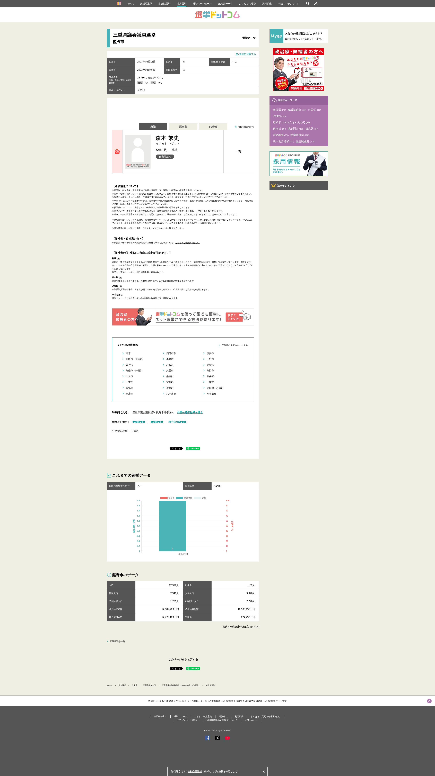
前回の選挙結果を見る (190, 412)
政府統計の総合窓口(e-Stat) (244, 626)
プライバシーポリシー (188, 720)
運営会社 (223, 716)
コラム (130, 3)
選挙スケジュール (202, 3)
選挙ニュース (180, 716)
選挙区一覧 (249, 38)
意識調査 (267, 3)
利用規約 (239, 716)
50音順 (213, 126)
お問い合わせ (251, 720)
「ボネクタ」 (204, 220)
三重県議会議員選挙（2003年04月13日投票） (181, 685)
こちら (160, 228)
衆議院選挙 (146, 3)
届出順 (183, 126)
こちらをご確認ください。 (187, 242)
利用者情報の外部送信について (221, 720)
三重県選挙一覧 (117, 641)
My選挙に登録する (246, 54)
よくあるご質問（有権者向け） (265, 716)
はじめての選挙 (247, 3)
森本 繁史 (168, 140)
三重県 (134, 431)
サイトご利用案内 (203, 716)
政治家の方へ (160, 716)
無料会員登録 (195, 771)
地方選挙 (181, 3)
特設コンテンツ (286, 3)
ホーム (110, 685)
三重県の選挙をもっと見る (235, 345)
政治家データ (225, 3)
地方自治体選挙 (177, 421)
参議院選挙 (164, 3)
